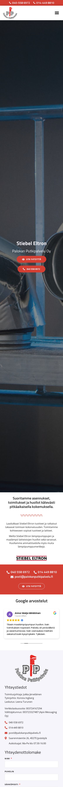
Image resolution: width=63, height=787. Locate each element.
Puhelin (9, 772)
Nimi (7, 759)
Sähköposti (12, 785)
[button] (56, 13)
